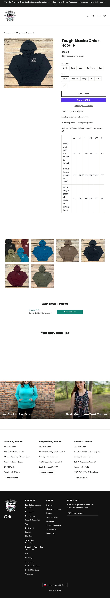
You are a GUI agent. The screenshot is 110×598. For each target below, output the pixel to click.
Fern (73, 68)
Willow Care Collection (30, 541)
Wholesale (50, 521)
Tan (100, 68)
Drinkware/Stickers (32, 566)
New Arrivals (30, 516)
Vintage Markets (52, 517)
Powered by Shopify (55, 590)
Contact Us (50, 533)
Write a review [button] (70, 311)
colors (65, 64)
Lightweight (29, 528)
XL (92, 78)
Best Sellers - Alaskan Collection (33, 506)
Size (63, 74)
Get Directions (12, 478)
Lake (81, 68)
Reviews (49, 513)
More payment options (84, 105)
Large (84, 78)
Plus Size (12, 33)
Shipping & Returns (53, 525)
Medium (74, 78)
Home (6, 33)
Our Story (49, 505)
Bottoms (28, 532)
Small (65, 78)
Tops (27, 524)
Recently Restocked (32, 520)
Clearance (29, 574)
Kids (26, 554)
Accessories (29, 562)
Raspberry (91, 68)
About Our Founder (53, 509)
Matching (28, 557)
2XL (98, 78)
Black (65, 68)
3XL (64, 85)
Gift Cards (29, 512)
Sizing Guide (51, 529)
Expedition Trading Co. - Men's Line (34, 548)
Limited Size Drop (32, 570)
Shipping (64, 56)
